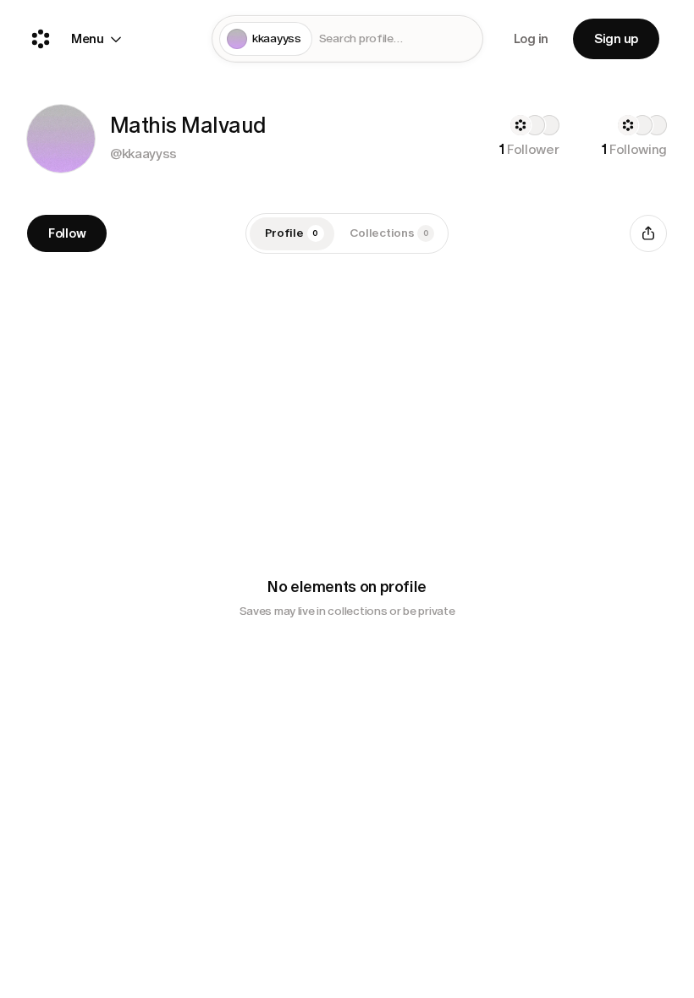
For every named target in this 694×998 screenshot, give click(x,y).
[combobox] (397, 39)
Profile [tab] (292, 233)
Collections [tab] (389, 233)
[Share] (648, 233)
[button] (61, 139)
